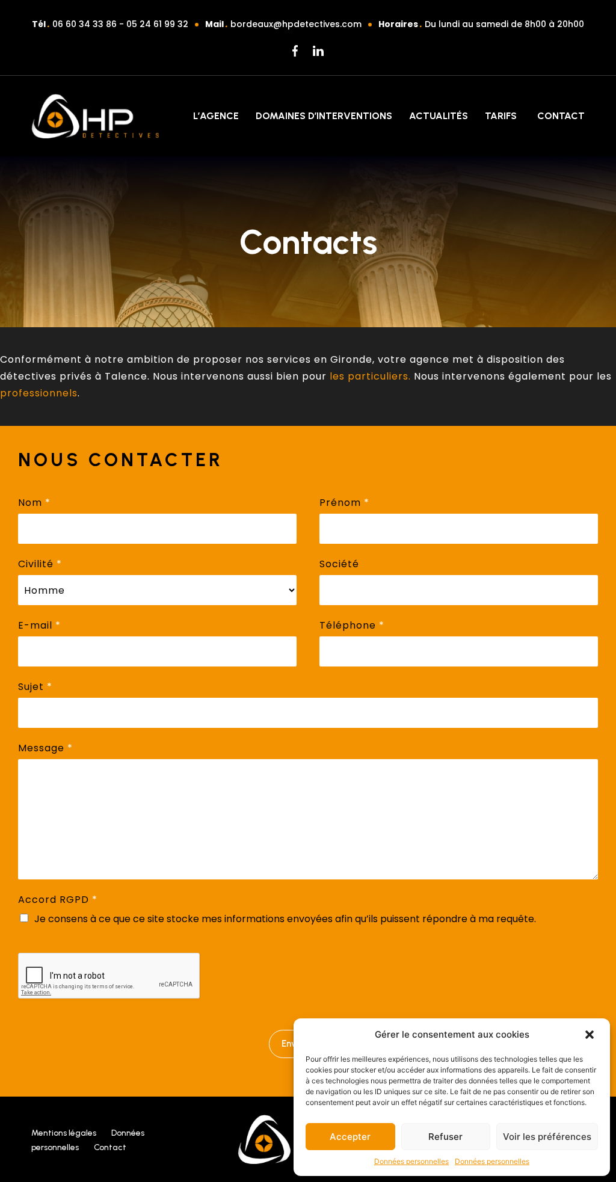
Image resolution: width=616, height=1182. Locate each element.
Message (45, 748)
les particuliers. (372, 376)
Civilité (40, 564)
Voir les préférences (547, 1136)
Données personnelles (411, 1161)
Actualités (438, 116)
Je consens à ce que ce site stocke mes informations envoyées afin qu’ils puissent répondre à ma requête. (285, 919)
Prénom (344, 502)
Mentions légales (63, 1133)
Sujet (35, 687)
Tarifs (501, 116)
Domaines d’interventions (324, 116)
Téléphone (351, 625)
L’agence (216, 116)
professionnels (39, 393)
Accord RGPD (57, 900)
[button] (591, 1034)
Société (339, 564)
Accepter (350, 1136)
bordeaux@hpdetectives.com (296, 24)
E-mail (39, 625)
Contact (561, 116)
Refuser (445, 1136)
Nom (34, 502)
